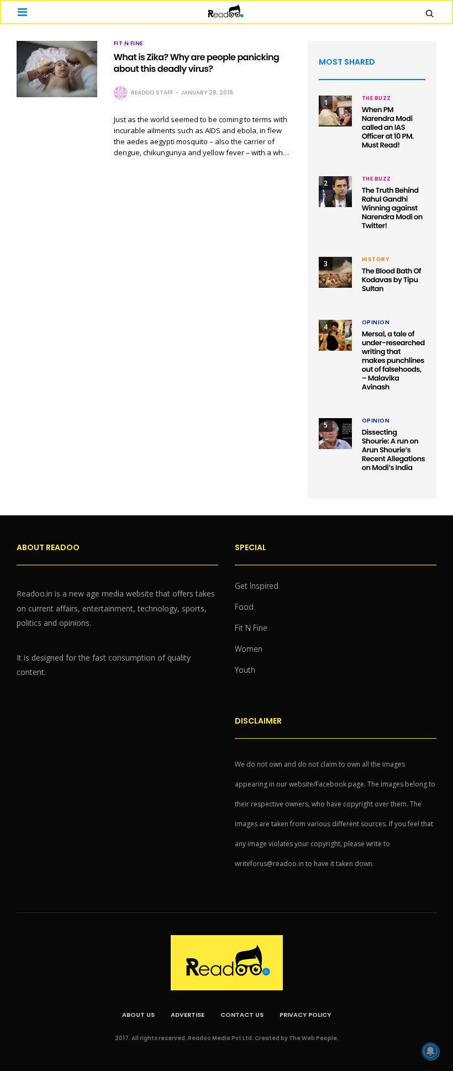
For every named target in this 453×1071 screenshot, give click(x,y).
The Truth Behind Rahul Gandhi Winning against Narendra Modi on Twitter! (392, 208)
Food (244, 607)
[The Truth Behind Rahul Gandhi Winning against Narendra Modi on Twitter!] (335, 191)
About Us (138, 1014)
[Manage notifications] (430, 1051)
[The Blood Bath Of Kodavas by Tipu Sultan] (335, 272)
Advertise (187, 1014)
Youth (245, 669)
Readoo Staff (152, 92)
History (376, 259)
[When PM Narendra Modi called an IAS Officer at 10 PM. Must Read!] (335, 111)
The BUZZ (376, 98)
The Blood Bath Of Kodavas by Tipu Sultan (391, 280)
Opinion (376, 322)
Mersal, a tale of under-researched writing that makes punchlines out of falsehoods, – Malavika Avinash (393, 360)
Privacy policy (305, 1014)
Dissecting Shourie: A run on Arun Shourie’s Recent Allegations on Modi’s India (393, 450)
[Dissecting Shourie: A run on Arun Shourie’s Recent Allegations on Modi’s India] (335, 433)
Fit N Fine (128, 43)
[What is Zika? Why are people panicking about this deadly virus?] (57, 69)
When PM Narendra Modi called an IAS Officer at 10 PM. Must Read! (388, 127)
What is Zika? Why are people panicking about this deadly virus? (197, 63)
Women (248, 648)
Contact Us (242, 1014)
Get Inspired (256, 586)
